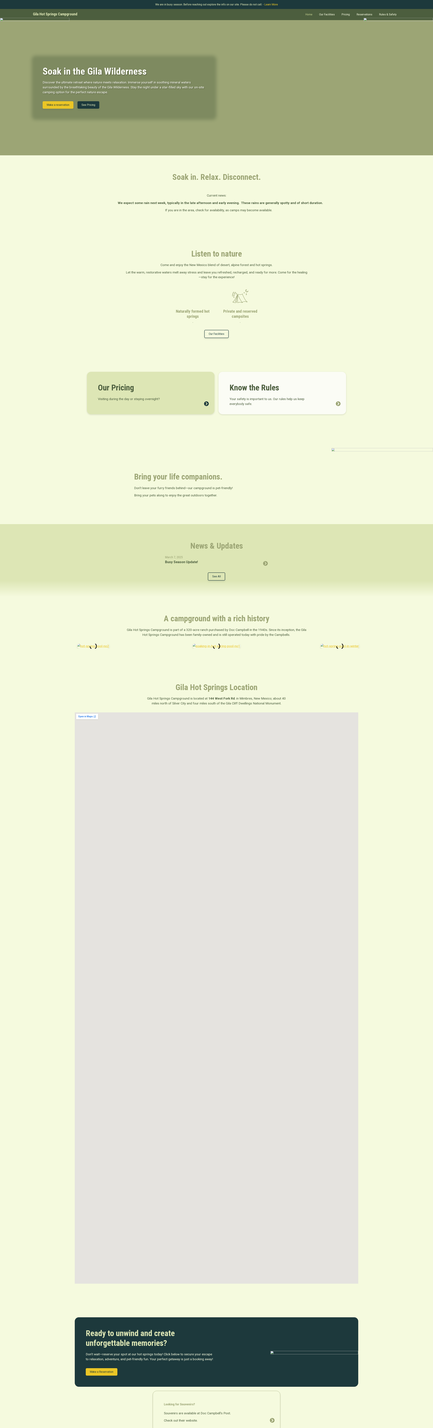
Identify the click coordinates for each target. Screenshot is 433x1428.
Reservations (364, 14)
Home (308, 14)
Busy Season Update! (181, 562)
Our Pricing (116, 387)
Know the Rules (254, 387)
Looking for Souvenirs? (179, 1404)
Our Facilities (327, 14)
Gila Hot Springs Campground (55, 14)
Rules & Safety (388, 14)
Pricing (345, 14)
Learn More (271, 4)
